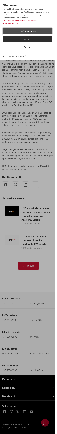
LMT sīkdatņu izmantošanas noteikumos (19, 20)
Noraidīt (27, 39)
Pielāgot (27, 47)
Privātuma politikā (10, 23)
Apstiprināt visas (28, 31)
